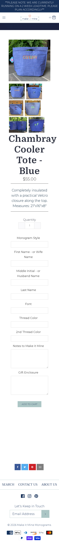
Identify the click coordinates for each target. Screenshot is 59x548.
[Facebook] (23, 496)
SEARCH (8, 484)
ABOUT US (49, 484)
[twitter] (24, 467)
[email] (40, 467)
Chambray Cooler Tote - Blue (29, 155)
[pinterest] (32, 467)
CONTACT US (27, 484)
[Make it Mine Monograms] (29, 17)
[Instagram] (29, 496)
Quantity (29, 219)
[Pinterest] (36, 496)
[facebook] (18, 467)
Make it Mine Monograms (34, 524)
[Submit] (45, 514)
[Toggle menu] (4, 17)
